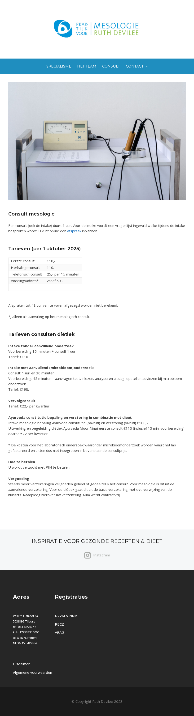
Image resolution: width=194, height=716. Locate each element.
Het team (86, 66)
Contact (135, 66)
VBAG (59, 632)
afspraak (74, 231)
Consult (111, 66)
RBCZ (59, 624)
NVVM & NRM (66, 615)
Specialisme (58, 66)
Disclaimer (21, 663)
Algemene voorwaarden (32, 672)
